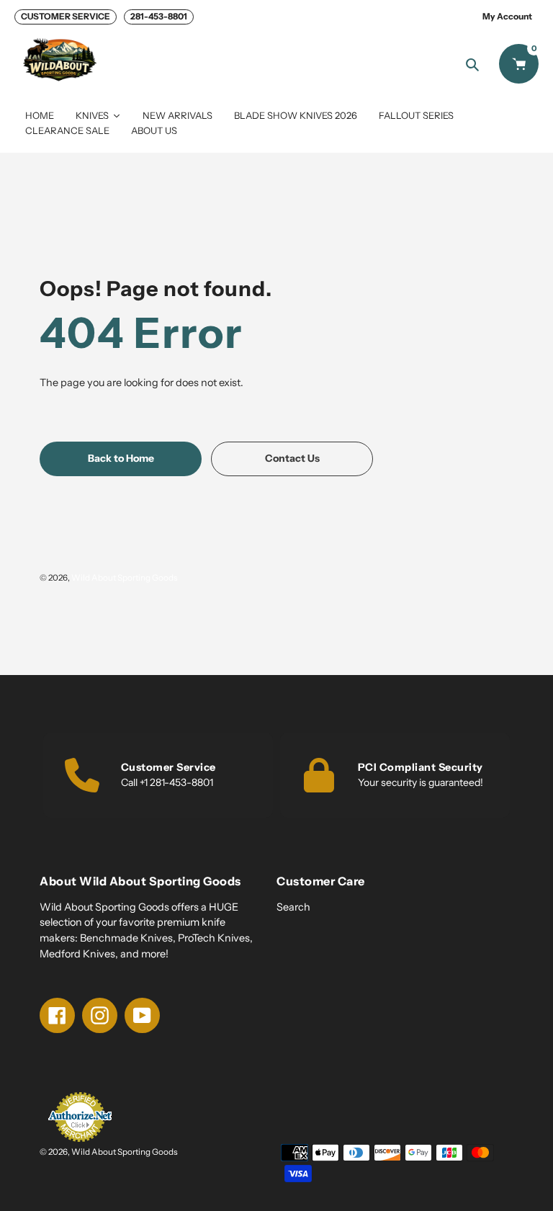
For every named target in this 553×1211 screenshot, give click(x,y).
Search (293, 907)
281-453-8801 (158, 16)
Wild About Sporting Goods (124, 578)
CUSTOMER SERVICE (65, 16)
